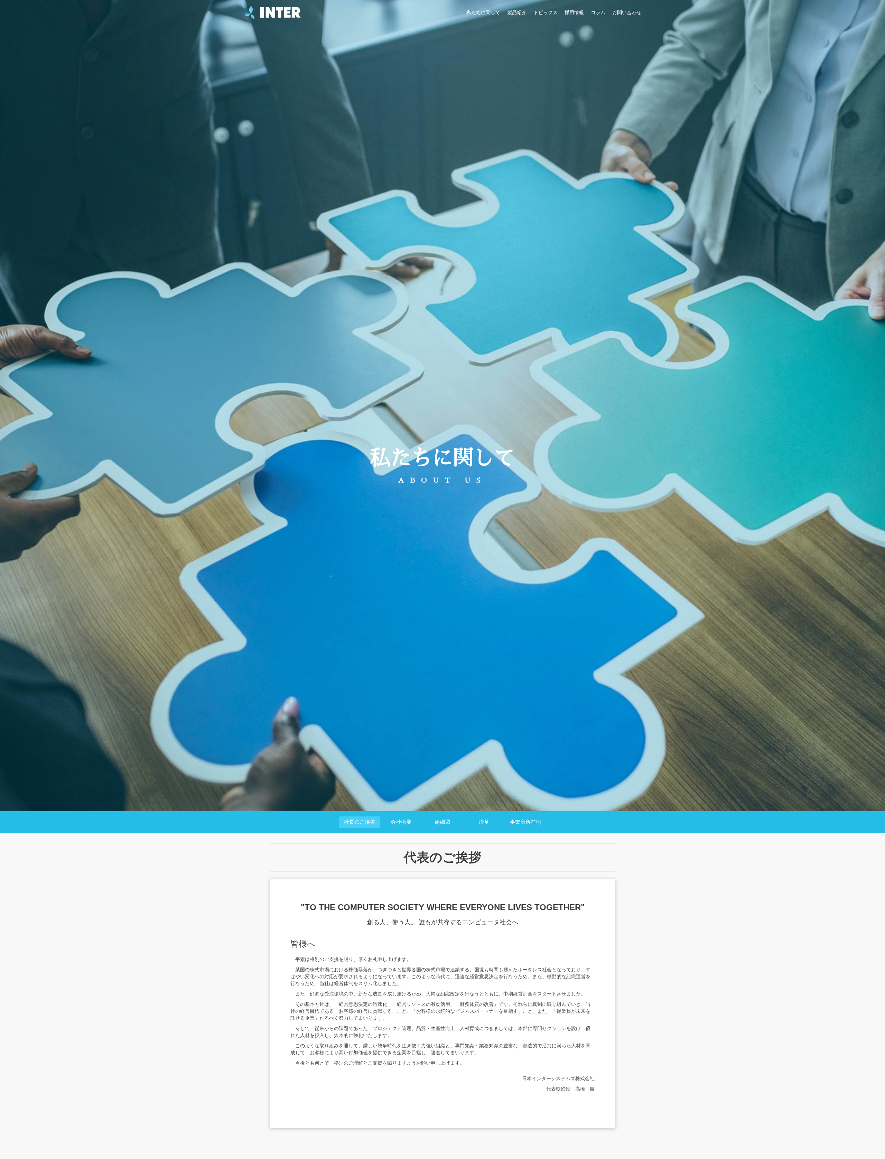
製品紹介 (517, 12)
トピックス (545, 12)
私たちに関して (483, 12)
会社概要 (401, 822)
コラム (598, 12)
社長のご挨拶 (359, 822)
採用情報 (574, 12)
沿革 (484, 822)
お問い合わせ (626, 12)
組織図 (442, 822)
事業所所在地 (525, 822)
